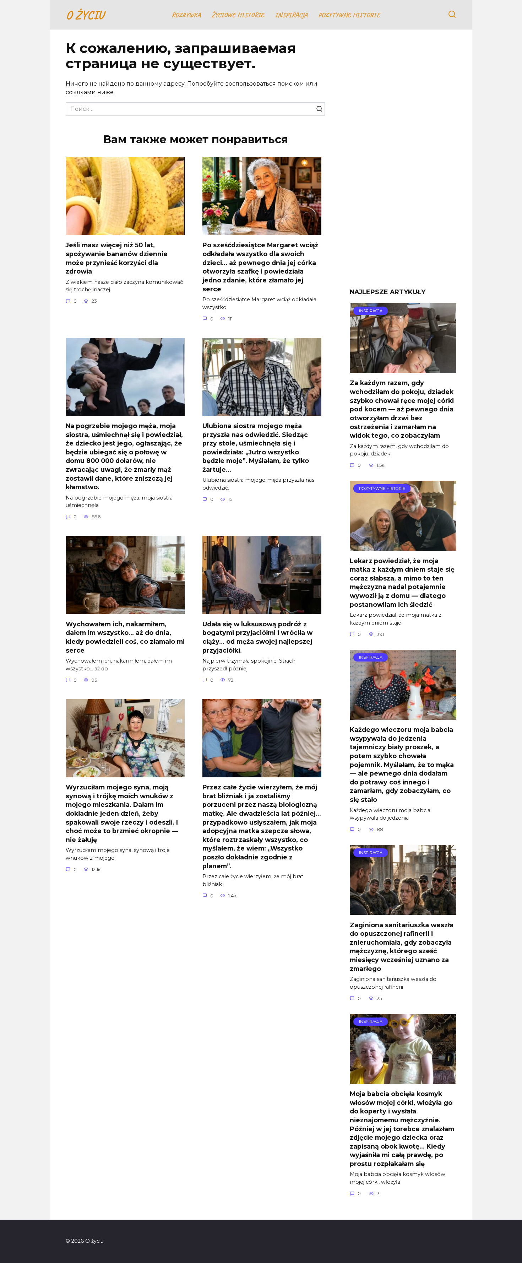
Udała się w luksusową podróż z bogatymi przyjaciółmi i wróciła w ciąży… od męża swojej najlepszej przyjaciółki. (257, 637)
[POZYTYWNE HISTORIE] (403, 546)
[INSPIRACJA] (403, 368)
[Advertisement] (403, 164)
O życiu (85, 14)
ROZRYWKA (186, 15)
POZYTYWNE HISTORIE (349, 15)
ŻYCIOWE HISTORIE (237, 15)
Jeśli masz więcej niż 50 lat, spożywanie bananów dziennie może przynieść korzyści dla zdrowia (117, 258)
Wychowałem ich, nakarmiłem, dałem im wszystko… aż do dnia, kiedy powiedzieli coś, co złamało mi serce (125, 637)
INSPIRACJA (291, 15)
